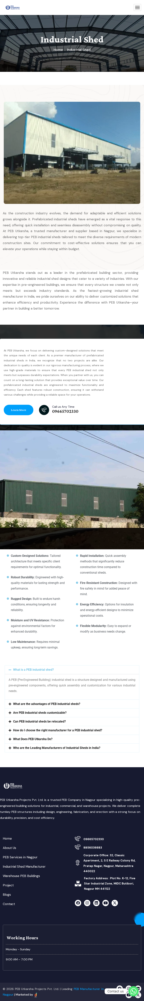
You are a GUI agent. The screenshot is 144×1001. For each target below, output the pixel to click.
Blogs (7, 895)
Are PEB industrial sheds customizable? (40, 712)
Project (8, 885)
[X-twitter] (115, 903)
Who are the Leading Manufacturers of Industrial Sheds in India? (56, 748)
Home (58, 50)
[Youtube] (105, 903)
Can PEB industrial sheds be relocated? (39, 721)
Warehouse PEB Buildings (21, 876)
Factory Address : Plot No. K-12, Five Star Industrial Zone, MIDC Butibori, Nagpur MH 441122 (109, 883)
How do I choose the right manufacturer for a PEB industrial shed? (57, 730)
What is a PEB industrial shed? (33, 669)
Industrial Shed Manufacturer (24, 866)
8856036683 (92, 848)
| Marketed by (24, 995)
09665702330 (93, 839)
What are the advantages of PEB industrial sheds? (46, 704)
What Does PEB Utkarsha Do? (32, 739)
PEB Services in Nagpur (20, 857)
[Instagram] (87, 903)
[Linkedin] (96, 903)
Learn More (18, 409)
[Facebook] (78, 903)
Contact (9, 904)
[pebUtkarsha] (12, 7)
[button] (72, 669)
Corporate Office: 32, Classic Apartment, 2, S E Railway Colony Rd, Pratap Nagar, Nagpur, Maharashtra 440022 (109, 863)
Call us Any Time (63, 406)
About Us (9, 848)
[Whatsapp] (133, 991)
